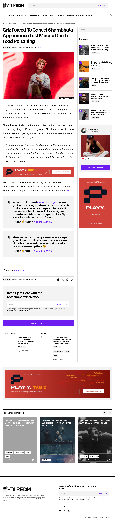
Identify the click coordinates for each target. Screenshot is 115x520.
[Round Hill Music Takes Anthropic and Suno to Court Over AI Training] (84, 50)
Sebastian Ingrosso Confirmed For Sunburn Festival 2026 (100, 96)
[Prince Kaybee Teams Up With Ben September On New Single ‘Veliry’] (84, 114)
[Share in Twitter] (62, 279)
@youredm (92, 129)
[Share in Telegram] (67, 279)
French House (58, 351)
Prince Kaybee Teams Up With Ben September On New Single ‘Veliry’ (101, 112)
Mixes (56, 355)
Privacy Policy (11, 310)
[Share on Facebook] (58, 279)
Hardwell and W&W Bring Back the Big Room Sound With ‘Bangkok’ (101, 64)
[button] (4, 15)
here (68, 190)
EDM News (12, 23)
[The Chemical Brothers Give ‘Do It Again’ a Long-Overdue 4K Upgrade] (84, 82)
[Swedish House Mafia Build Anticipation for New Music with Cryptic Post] (57, 440)
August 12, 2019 (43, 221)
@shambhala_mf (47, 202)
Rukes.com (19, 270)
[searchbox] (62, 5)
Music (94, 85)
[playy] (38, 172)
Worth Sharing (94, 456)
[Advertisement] (95, 203)
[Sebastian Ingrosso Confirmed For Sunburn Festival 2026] (84, 98)
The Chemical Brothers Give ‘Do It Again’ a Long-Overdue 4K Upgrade (101, 80)
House (67, 351)
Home (5, 23)
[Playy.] (57, 384)
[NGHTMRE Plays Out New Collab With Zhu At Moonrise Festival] (95, 440)
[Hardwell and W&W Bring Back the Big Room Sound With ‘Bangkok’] (84, 66)
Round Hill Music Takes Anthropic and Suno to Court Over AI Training (100, 48)
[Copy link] (71, 279)
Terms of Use (23, 310)
